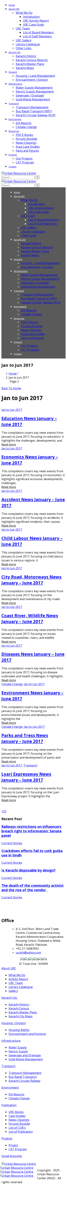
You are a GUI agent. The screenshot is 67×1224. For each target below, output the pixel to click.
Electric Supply (18, 1051)
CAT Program (25, 162)
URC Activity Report (36, 21)
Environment (15, 119)
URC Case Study (33, 25)
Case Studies (17, 1116)
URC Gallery (23, 40)
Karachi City (14, 52)
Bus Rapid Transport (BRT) (34, 111)
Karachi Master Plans (30, 64)
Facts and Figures (27, 151)
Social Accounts (11, 1156)
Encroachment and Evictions (27, 1034)
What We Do (24, 13)
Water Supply (18, 1047)
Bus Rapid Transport (23, 1077)
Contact (12, 166)
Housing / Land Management (35, 76)
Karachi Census (19, 1008)
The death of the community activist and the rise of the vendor (32, 887)
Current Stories (11, 843)
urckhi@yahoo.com (28, 952)
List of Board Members (38, 32)
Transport (14, 103)
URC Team (23, 28)
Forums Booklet (26, 139)
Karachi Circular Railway (24, 1081)
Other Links (23, 48)
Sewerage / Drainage (30, 95)
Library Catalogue (28, 44)
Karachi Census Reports (32, 60)
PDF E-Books (24, 135)
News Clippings (26, 143)
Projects (13, 154)
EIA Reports (23, 123)
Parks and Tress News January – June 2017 (24, 738)
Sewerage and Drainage (25, 1055)
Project (13, 1145)
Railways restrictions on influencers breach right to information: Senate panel (31, 831)
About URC (14, 9)
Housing (13, 72)
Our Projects (24, 158)
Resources (14, 131)
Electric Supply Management (35, 91)
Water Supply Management (34, 88)
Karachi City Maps (21, 1016)
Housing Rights (19, 1030)
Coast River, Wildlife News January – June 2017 (29, 618)
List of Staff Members (37, 36)
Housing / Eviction (13, 1023)
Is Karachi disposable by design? (28, 870)
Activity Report (18, 979)
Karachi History (26, 56)
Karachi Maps (25, 68)
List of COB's (17, 1128)
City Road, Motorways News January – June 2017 (31, 580)
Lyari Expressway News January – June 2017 (26, 777)
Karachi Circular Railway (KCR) (35, 115)
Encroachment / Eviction (32, 80)
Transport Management (32, 107)
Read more (8, 444)
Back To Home (11, 388)
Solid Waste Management (33, 99)
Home (12, 5)
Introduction (31, 17)
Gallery (13, 991)
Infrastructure (15, 83)
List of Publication (21, 1132)
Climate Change (26, 127)
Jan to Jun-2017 (11, 410)
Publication (8, 1105)
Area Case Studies (28, 147)
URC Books (16, 1112)
